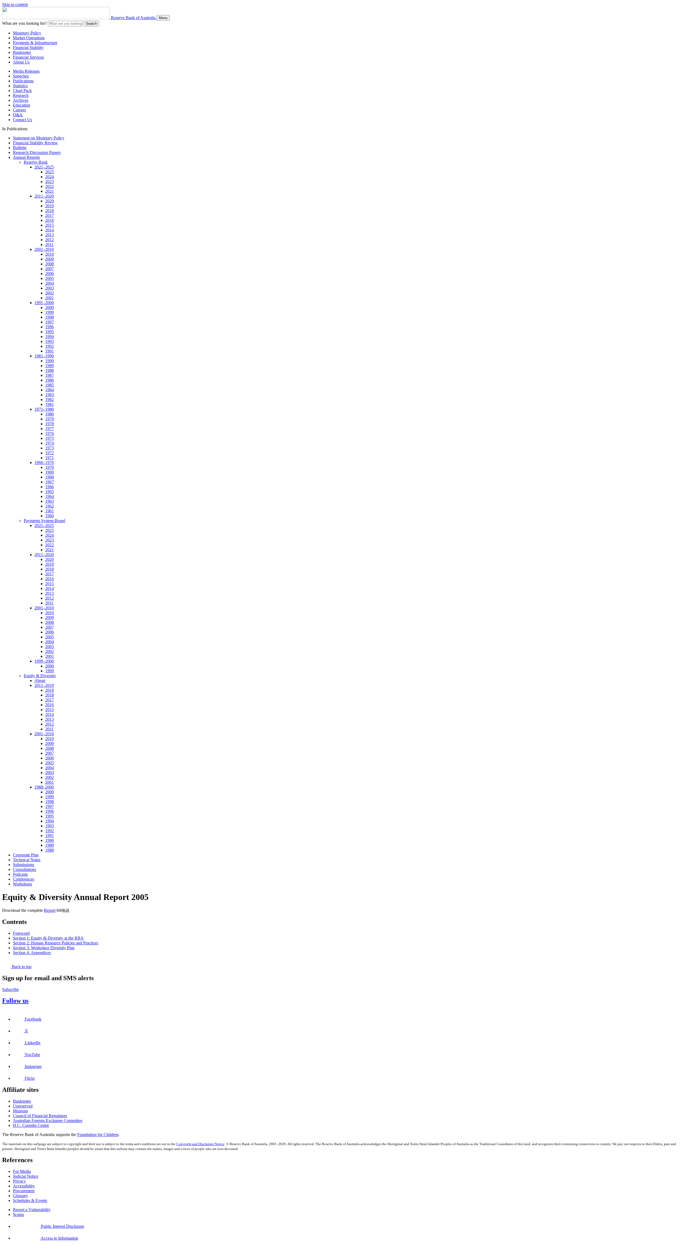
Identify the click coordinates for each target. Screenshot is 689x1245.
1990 (49, 360)
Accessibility (24, 1186)
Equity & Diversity (40, 675)
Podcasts (20, 874)
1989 (49, 365)
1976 (49, 433)
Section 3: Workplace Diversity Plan (44, 947)
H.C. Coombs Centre (31, 1125)
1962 (49, 506)
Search (91, 24)
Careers (19, 110)
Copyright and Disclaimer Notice (200, 1144)
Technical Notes (26, 859)
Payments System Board (44, 520)
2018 (49, 210)
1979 (49, 419)
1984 (49, 390)
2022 (49, 186)
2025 (49, 172)
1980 (49, 414)
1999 (49, 312)
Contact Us (22, 119)
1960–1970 (44, 462)
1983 (49, 394)
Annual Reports (26, 157)
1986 (49, 380)
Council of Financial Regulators (40, 1115)
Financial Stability (28, 47)
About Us (21, 62)
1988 (49, 370)
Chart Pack (22, 90)
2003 (49, 288)
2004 (49, 283)
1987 (49, 375)
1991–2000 (44, 302)
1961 (49, 511)
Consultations (24, 869)
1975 (49, 438)
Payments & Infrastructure (35, 42)
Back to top (21, 966)
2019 (49, 205)
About (39, 680)
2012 (49, 239)
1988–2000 (44, 787)
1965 (49, 491)
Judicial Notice (25, 1176)
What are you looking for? (24, 23)
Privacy (19, 1181)
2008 (49, 264)
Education (21, 105)
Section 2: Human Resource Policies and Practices (55, 943)
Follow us (15, 1000)
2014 (49, 230)
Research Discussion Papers (37, 152)
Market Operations (29, 38)
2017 (49, 215)
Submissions (23, 864)
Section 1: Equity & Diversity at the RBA (48, 938)
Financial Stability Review (35, 142)
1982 (49, 399)
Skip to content (15, 4)
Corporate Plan (25, 855)
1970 (49, 467)
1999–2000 (44, 661)
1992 (49, 346)
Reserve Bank (36, 162)
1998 (49, 317)
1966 (49, 486)
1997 (49, 322)
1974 (49, 443)
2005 (49, 278)
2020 (49, 201)
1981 (49, 404)
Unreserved (23, 1106)
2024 (49, 176)
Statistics (20, 85)
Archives (20, 100)
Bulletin (19, 147)
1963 (49, 501)
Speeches (21, 76)
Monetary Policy (27, 33)
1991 (49, 351)
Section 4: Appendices (32, 952)
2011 (49, 244)
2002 (49, 293)
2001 (49, 298)
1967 (49, 482)
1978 (49, 423)
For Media (22, 1171)
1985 (49, 385)
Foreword (21, 933)
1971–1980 (44, 409)
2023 (49, 181)
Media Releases (26, 71)
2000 (49, 307)
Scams (18, 1214)
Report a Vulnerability (32, 1209)
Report (49, 910)
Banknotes (22, 52)
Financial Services (28, 57)
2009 (49, 259)
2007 (49, 268)
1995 (49, 331)
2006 (49, 273)
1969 (49, 472)
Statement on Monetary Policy (38, 138)
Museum (20, 1111)
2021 (49, 191)
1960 (49, 516)
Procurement (23, 1190)
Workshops (22, 884)
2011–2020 (44, 196)
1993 (49, 341)
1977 (49, 428)
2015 (49, 225)
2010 (49, 254)
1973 (49, 448)
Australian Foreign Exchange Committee (47, 1120)
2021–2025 (44, 167)
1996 (49, 327)
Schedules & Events (30, 1200)
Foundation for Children (97, 1134)
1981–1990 (44, 356)
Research (21, 95)
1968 (49, 477)
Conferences (23, 879)
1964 (49, 496)
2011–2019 (44, 685)
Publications (23, 81)
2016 (49, 220)
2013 (49, 235)
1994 (49, 336)
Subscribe (10, 989)
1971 (49, 457)
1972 (49, 453)
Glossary (20, 1195)
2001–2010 (44, 249)
